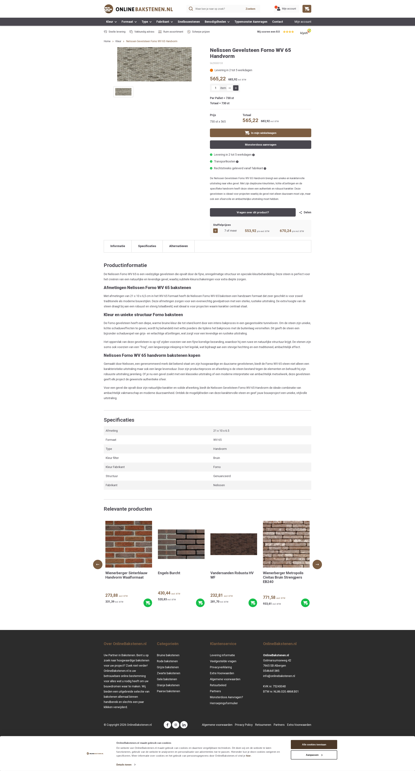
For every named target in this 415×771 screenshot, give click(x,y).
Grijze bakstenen (168, 667)
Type (145, 21)
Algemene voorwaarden (225, 679)
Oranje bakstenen (168, 685)
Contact (277, 21)
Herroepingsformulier (224, 703)
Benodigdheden (216, 21)
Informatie (117, 246)
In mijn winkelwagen (263, 133)
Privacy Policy (244, 724)
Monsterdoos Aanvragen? (226, 697)
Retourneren (263, 724)
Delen (307, 212)
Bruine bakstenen (168, 655)
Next (317, 564)
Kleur (110, 21)
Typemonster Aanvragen (250, 21)
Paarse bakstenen (168, 691)
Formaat (128, 21)
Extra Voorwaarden (222, 673)
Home (107, 41)
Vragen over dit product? (253, 212)
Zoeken (250, 8)
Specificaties (147, 246)
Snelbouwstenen (189, 21)
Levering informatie (222, 655)
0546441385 (271, 670)
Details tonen (123, 764)
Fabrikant (163, 21)
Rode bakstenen (167, 661)
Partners (215, 691)
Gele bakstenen (167, 679)
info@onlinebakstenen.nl (279, 676)
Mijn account (303, 21)
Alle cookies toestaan (314, 744)
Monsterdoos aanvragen (260, 144)
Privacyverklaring (221, 667)
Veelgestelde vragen (223, 661)
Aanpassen (312, 754)
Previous (97, 564)
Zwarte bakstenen (168, 673)
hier (248, 755)
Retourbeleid (218, 685)
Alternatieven (178, 246)
